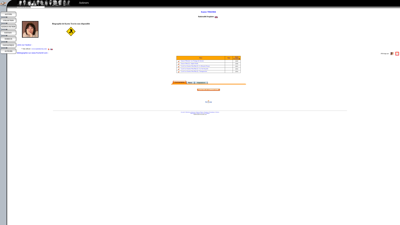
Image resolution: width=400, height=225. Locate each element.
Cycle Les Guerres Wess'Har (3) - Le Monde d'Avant (195, 66)
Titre (200, 58)
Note (229, 58)
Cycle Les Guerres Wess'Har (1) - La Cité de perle (194, 68)
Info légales (207, 113)
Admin (198, 113)
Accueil (182, 112)
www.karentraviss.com (39, 49)
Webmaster (193, 113)
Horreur (217, 112)
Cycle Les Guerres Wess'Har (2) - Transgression (194, 71)
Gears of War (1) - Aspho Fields (189, 63)
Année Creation (236, 57)
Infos (202, 113)
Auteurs (193, 112)
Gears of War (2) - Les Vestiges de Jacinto (192, 61)
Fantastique (212, 112)
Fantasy (206, 112)
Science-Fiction (199, 112)
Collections (187, 112)
